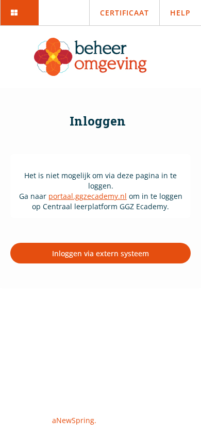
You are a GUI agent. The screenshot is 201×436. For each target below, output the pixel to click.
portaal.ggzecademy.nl (87, 196)
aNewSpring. (75, 420)
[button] (19, 12)
